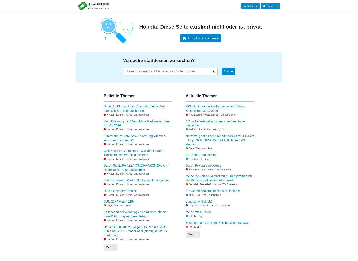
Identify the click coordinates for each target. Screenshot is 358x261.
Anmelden (273, 5)
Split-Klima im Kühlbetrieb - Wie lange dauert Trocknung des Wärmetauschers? (133, 152)
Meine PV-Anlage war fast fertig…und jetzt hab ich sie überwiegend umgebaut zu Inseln (219, 178)
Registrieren (250, 5)
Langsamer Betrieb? (199, 201)
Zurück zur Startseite (203, 38)
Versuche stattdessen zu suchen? (159, 60)
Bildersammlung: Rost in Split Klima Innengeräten (136, 180)
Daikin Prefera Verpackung (203, 165)
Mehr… (110, 247)
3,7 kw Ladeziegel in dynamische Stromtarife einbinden (215, 123)
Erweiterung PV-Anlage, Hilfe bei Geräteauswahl (218, 222)
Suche (228, 71)
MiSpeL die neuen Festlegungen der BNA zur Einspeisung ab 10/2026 (216, 108)
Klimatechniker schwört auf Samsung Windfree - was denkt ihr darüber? (135, 138)
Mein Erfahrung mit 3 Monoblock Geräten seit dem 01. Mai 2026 (137, 123)
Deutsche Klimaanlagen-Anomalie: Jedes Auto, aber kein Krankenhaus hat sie (135, 108)
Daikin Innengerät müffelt (120, 190)
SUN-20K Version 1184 (119, 201)
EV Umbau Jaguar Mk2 (201, 154)
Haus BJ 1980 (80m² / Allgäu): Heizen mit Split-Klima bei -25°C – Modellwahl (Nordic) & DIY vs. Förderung (135, 231)
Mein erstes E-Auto (198, 212)
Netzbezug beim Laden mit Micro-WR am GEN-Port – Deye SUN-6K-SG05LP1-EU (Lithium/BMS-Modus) (220, 140)
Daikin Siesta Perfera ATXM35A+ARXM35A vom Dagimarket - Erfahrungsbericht (136, 167)
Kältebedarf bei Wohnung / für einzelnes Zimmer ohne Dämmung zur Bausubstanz (135, 214)
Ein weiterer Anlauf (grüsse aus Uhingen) (213, 190)
